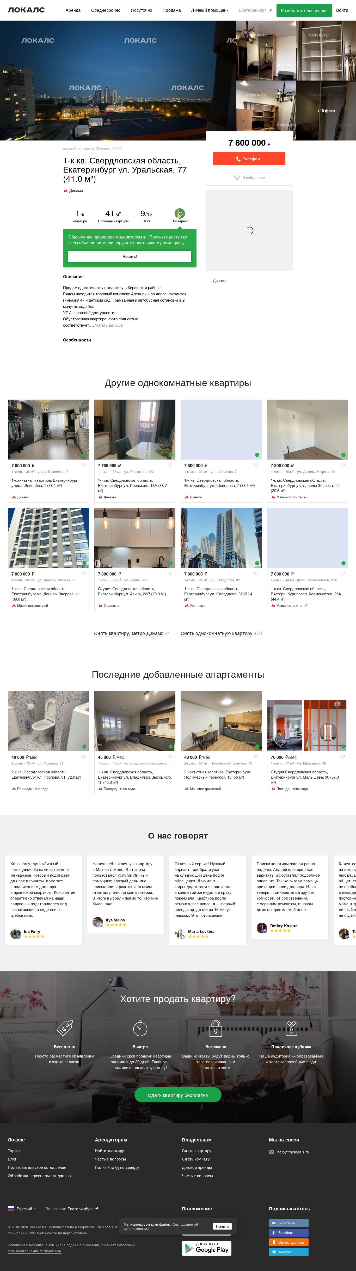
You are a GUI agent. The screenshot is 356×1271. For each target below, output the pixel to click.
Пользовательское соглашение (37, 1167)
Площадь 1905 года (32, 788)
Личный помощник (210, 10)
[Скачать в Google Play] (206, 1248)
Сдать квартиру (196, 1150)
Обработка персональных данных (40, 1175)
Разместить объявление (304, 10)
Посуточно (141, 10)
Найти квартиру (109, 1150)
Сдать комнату (196, 1159)
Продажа (172, 10)
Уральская (112, 605)
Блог (12, 1159)
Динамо (23, 496)
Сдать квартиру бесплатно (178, 1094)
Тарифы (15, 1150)
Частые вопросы (110, 1159)
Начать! (129, 256)
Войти (342, 10)
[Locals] (26, 10)
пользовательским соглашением (35, 1250)
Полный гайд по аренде (117, 1167)
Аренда (73, 10)
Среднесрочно (106, 10)
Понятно (222, 1226)
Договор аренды (197, 1167)
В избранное (253, 177)
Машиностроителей (292, 496)
